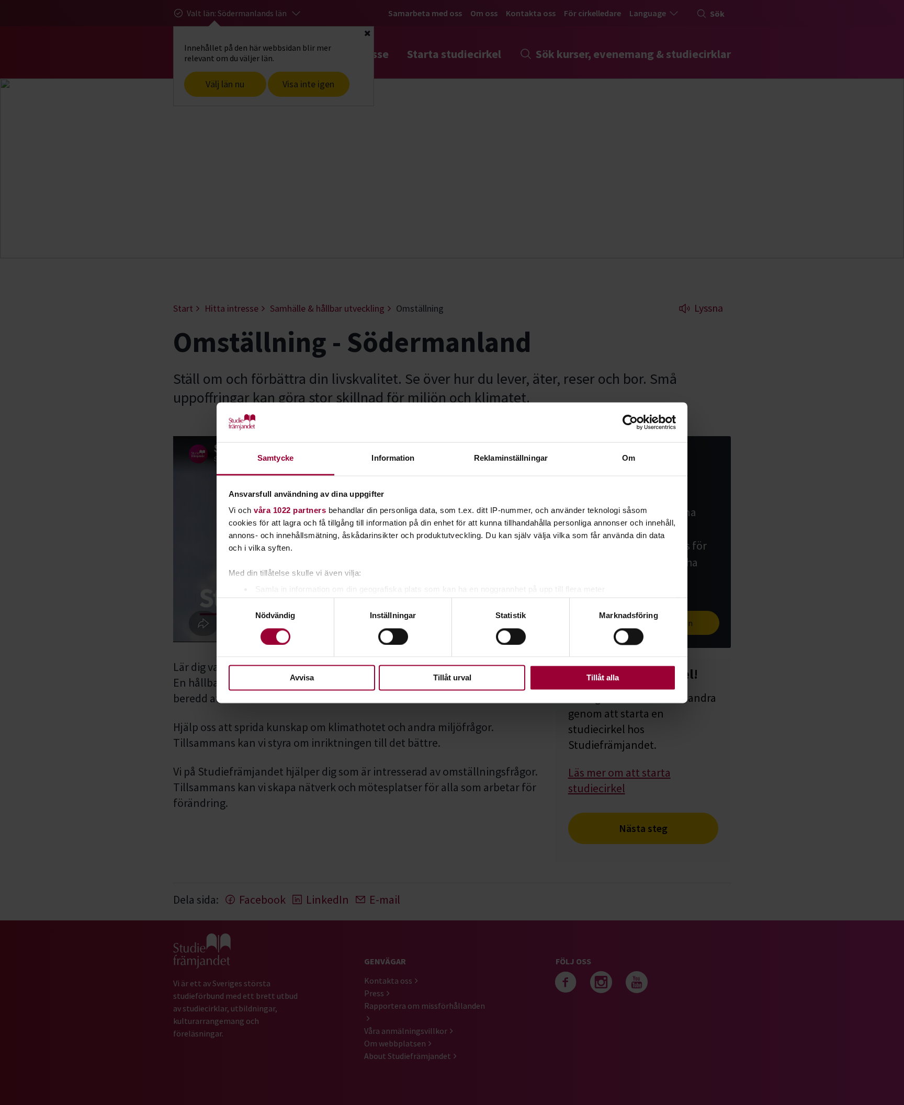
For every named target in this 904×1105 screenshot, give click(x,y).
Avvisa (302, 678)
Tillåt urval (452, 678)
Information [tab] (392, 458)
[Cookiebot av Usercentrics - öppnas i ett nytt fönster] (630, 422)
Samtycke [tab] (275, 458)
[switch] (393, 636)
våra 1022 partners (290, 510)
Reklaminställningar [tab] (511, 458)
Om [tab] (628, 458)
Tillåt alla (602, 678)
